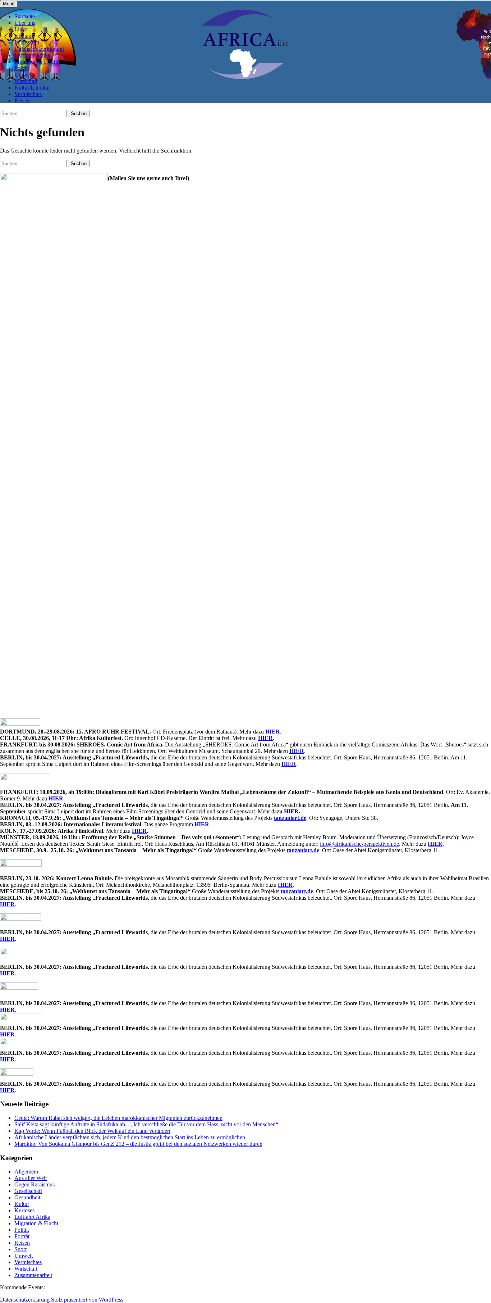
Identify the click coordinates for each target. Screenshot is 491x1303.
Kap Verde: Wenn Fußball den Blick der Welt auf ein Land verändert (92, 1131)
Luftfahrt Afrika (32, 55)
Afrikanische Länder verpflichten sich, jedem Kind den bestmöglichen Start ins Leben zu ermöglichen (129, 1137)
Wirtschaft (25, 81)
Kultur (21, 1204)
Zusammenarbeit (33, 1275)
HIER (272, 731)
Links (20, 29)
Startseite (24, 16)
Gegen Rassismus (34, 1184)
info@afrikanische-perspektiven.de (359, 844)
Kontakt (23, 36)
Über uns (24, 23)
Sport (20, 1249)
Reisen (22, 100)
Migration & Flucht (36, 62)
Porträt (21, 1236)
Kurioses (24, 1210)
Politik (21, 68)
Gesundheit (27, 1197)
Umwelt (23, 75)
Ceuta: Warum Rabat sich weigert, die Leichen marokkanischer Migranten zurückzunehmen (118, 1118)
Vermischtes (28, 94)
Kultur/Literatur (32, 88)
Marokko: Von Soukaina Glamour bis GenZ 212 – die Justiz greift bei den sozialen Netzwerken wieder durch (138, 1144)
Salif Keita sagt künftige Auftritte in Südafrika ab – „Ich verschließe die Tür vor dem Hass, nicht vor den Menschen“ (146, 1124)
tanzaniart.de (290, 818)
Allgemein (26, 1171)
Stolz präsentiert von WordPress (87, 1300)
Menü (8, 3)
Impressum (26, 42)
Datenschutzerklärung (39, 49)
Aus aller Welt (30, 1178)
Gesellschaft (28, 1191)
